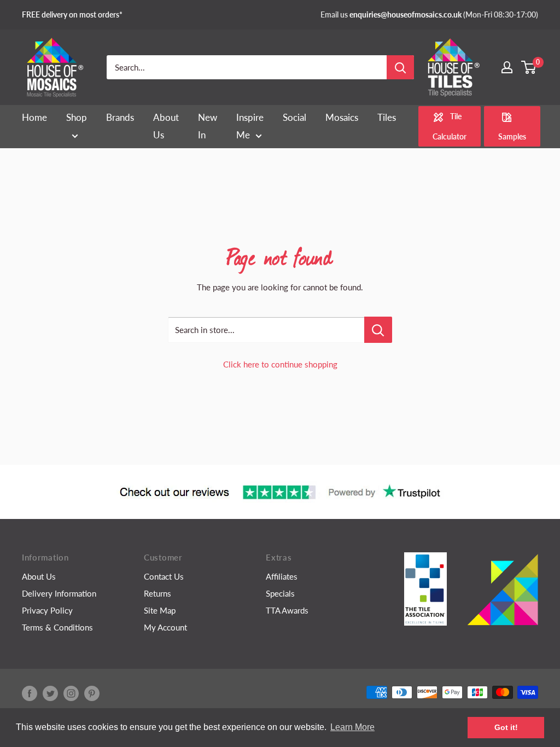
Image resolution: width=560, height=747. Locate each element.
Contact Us (164, 576)
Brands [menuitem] (120, 117)
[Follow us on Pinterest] (92, 693)
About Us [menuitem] (166, 126)
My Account (165, 627)
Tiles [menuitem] (386, 117)
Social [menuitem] (294, 117)
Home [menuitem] (34, 117)
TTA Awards (287, 610)
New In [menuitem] (207, 126)
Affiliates (282, 576)
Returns (157, 593)
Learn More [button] (352, 727)
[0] (529, 67)
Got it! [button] (506, 727)
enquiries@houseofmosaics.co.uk (405, 14)
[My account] (506, 67)
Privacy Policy (47, 610)
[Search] (400, 67)
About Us (39, 576)
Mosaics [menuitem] (341, 117)
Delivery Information (59, 593)
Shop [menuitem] (76, 117)
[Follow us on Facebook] (29, 693)
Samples (512, 136)
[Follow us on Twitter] (50, 693)
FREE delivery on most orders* (72, 14)
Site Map (160, 610)
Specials (280, 593)
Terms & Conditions (57, 627)
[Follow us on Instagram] (71, 693)
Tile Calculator (449, 126)
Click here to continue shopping (280, 364)
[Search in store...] (378, 330)
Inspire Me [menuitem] (250, 126)
